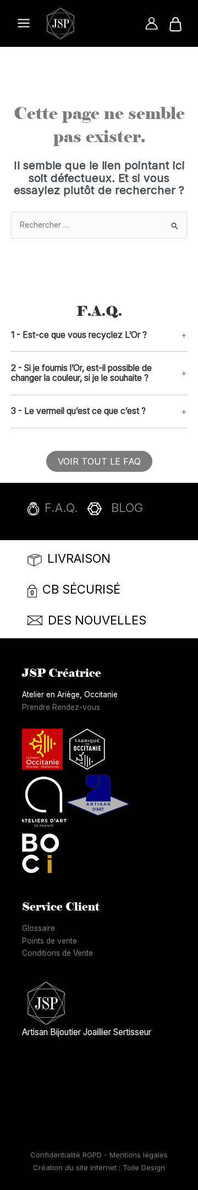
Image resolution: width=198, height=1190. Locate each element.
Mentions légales (138, 1154)
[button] (99, 335)
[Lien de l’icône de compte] (151, 23)
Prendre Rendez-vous (61, 707)
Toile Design (144, 1167)
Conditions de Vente (57, 953)
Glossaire (38, 928)
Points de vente (49, 940)
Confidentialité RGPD (67, 1154)
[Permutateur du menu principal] (23, 23)
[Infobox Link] (102, 511)
